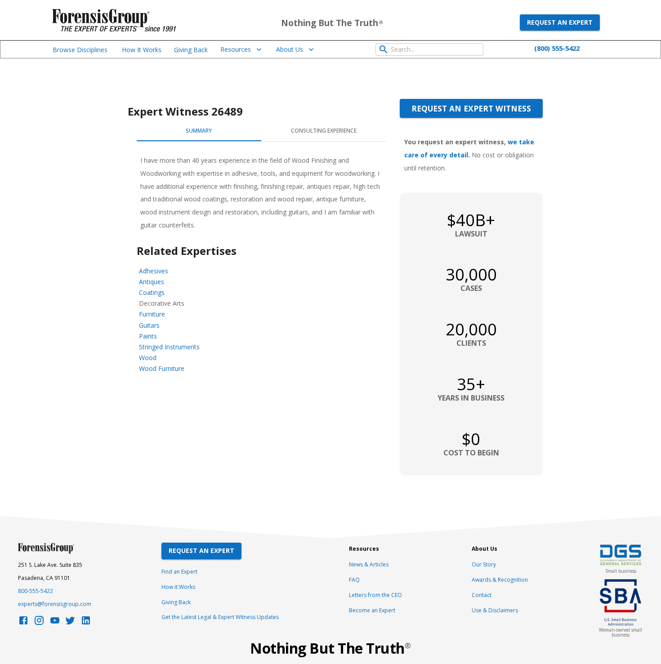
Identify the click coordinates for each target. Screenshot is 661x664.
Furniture (152, 314)
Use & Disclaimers (495, 610)
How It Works (141, 49)
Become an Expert (372, 610)
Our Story (484, 564)
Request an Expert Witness (471, 108)
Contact (481, 595)
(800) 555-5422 (557, 48)
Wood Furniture (161, 368)
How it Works (178, 587)
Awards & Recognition (500, 580)
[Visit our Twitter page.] (70, 623)
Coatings (152, 292)
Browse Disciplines (80, 49)
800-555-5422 (35, 591)
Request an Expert (560, 22)
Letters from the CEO (375, 595)
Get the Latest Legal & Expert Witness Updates (220, 617)
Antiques (151, 281)
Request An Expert (201, 550)
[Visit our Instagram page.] (39, 623)
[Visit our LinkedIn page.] (85, 623)
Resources (235, 49)
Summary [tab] (199, 130)
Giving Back (191, 49)
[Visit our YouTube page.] (54, 623)
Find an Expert (179, 571)
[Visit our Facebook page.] (23, 623)
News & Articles (369, 564)
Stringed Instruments (169, 347)
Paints (148, 336)
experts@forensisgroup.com (54, 604)
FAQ (354, 580)
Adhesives (153, 271)
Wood (147, 357)
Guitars (149, 325)
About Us (289, 49)
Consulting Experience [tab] (324, 130)
